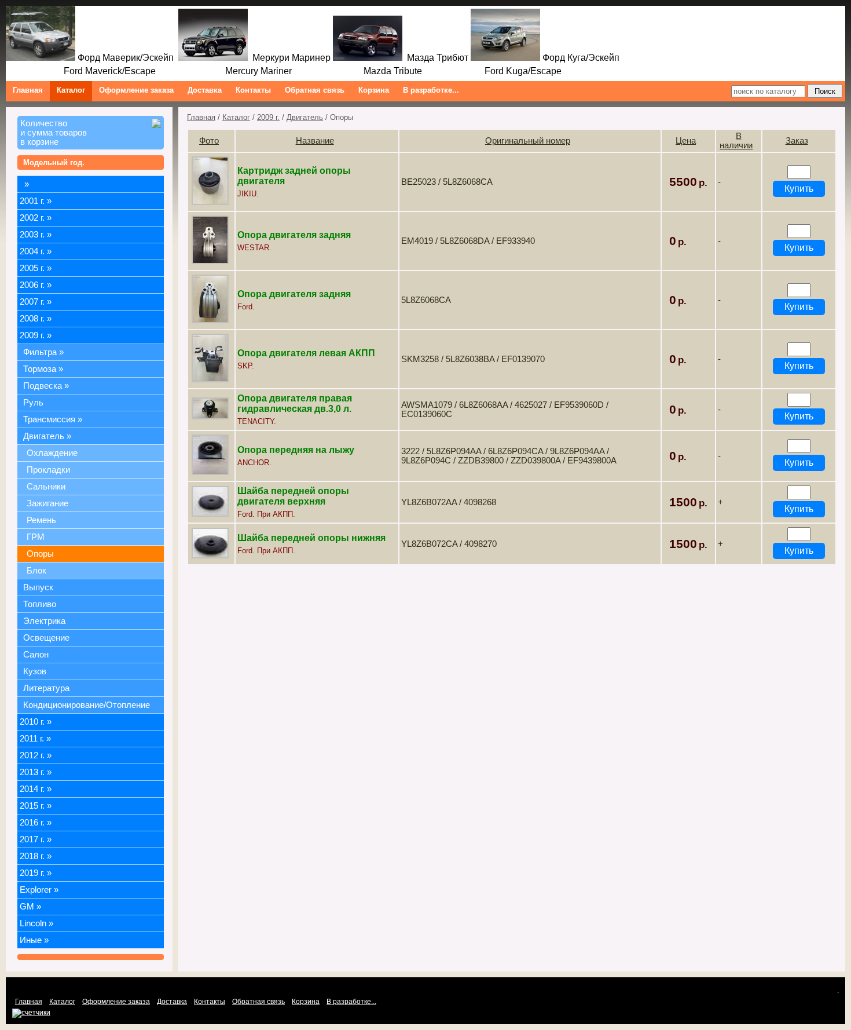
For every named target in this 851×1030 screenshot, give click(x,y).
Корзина (373, 90)
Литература (46, 688)
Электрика (44, 621)
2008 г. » (36, 318)
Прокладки (48, 469)
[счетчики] (31, 1013)
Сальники (46, 486)
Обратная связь (314, 90)
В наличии (736, 141)
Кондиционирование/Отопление (86, 705)
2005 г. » (36, 268)
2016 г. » (36, 822)
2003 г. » (36, 234)
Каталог (71, 90)
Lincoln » (36, 923)
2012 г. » (36, 755)
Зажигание (47, 503)
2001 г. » (36, 201)
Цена (686, 140)
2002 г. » (36, 217)
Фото (209, 140)
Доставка (205, 90)
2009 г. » (36, 335)
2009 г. (268, 117)
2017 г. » (36, 839)
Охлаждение (52, 453)
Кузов (34, 671)
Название (315, 140)
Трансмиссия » (52, 419)
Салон (36, 654)
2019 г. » (36, 873)
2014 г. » (36, 789)
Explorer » (39, 889)
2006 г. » (36, 285)
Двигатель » (47, 436)
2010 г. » (36, 721)
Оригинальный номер (527, 140)
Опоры (40, 553)
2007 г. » (36, 301)
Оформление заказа (136, 90)
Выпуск (38, 587)
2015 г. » (36, 805)
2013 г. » (36, 772)
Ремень (41, 520)
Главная (28, 90)
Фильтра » (43, 352)
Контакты (253, 90)
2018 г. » (36, 856)
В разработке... (431, 90)
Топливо (39, 604)
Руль (33, 402)
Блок (36, 570)
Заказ (797, 140)
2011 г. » (35, 738)
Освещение (46, 637)
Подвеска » (46, 385)
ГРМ (36, 537)
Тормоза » (43, 369)
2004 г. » (36, 251)
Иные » (34, 940)
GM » (30, 906)
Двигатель (305, 117)
